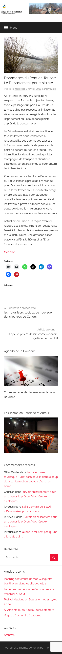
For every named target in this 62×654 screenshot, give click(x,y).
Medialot (9, 252)
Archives (9, 635)
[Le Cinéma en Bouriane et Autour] (31, 452)
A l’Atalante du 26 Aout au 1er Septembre (29, 609)
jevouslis (51, 88)
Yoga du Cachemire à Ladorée (22, 615)
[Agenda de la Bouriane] (31, 385)
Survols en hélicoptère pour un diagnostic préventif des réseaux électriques (30, 496)
